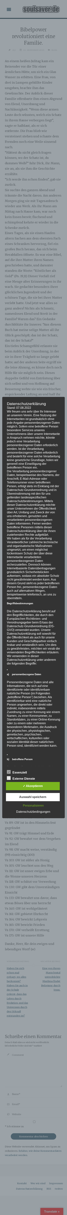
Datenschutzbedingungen (33, 811)
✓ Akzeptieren (33, 786)
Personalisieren (33, 805)
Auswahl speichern (32, 797)
